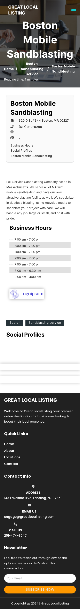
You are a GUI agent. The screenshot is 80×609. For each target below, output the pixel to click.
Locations (12, 457)
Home (9, 69)
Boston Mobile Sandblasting (31, 156)
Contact (11, 463)
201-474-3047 (15, 535)
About (9, 450)
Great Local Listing (30, 400)
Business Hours (21, 145)
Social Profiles (21, 150)
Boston (32, 64)
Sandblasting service (45, 323)
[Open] (73, 10)
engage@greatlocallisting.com (29, 517)
